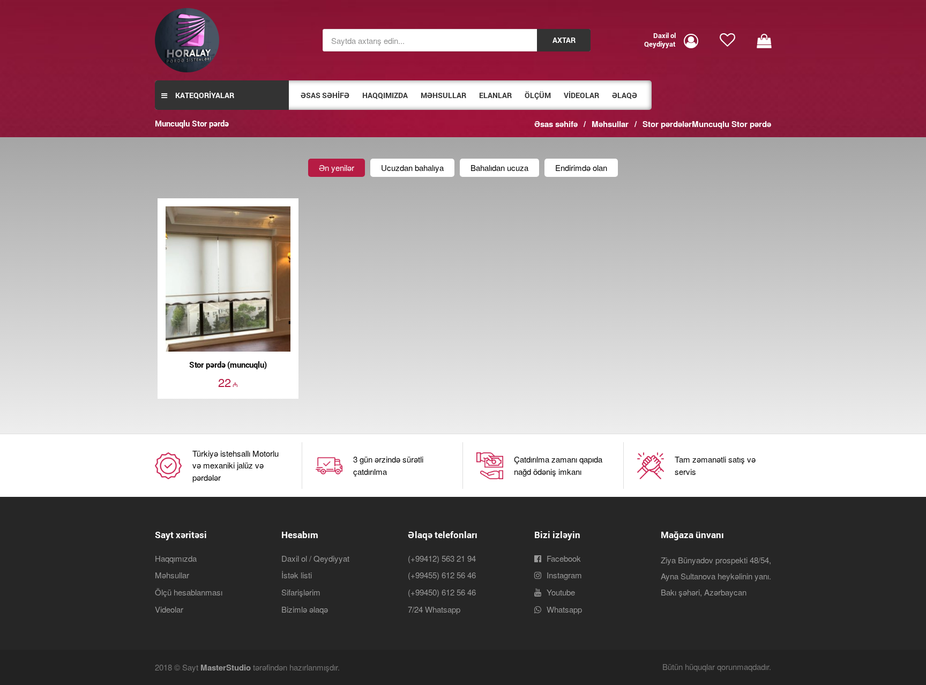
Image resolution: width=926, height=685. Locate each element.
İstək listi (296, 574)
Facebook (564, 558)
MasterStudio (225, 667)
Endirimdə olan (581, 167)
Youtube (561, 592)
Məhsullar (172, 574)
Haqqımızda (176, 558)
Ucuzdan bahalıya (412, 167)
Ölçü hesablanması (188, 592)
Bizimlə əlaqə (304, 609)
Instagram (564, 574)
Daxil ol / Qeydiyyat (315, 558)
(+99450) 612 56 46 (442, 592)
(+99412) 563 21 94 (442, 558)
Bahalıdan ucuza (499, 167)
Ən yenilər (336, 167)
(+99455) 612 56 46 (442, 574)
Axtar (564, 40)
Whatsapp (564, 609)
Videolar (169, 609)
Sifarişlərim (300, 592)
